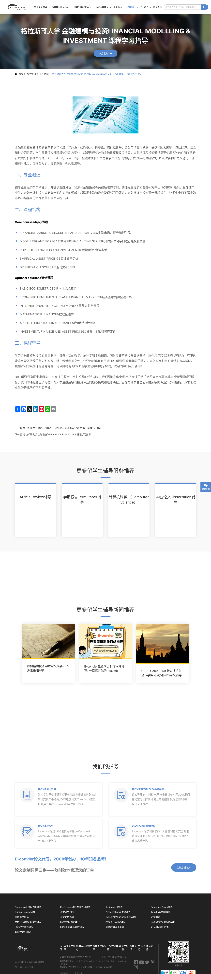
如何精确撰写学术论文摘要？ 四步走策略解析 (48, 668)
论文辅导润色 (67, 912)
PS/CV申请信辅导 (24, 926)
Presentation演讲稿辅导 (118, 912)
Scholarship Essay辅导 (72, 926)
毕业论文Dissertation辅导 (175, 499)
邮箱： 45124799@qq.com (114, 957)
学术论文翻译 (22, 916)
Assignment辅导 (114, 907)
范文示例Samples (115, 926)
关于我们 (146, 7)
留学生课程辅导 (83, 7)
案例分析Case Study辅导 (28, 921)
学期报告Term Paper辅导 (82, 499)
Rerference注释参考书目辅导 (75, 907)
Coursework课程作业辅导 (28, 907)
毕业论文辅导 (42, 7)
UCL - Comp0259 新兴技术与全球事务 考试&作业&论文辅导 (161, 673)
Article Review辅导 (35, 497)
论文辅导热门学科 (160, 926)
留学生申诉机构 (84, 957)
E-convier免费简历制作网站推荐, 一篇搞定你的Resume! (104, 668)
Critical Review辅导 (25, 912)
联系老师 (157, 7)
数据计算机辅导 (23, 931)
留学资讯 (132, 7)
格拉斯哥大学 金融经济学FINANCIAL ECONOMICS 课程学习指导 (57, 434)
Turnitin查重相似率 (160, 912)
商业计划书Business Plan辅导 (121, 916)
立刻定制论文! (184, 867)
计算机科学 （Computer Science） (129, 499)
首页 (21, 73)
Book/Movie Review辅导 (164, 921)
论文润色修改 (67, 916)
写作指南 (44, 73)
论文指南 (119, 7)
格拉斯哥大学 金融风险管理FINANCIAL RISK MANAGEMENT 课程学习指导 (62, 427)
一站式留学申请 (102, 7)
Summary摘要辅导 (70, 921)
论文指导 (155, 916)
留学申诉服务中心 (62, 7)
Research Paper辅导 (162, 907)
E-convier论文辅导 (35, 962)
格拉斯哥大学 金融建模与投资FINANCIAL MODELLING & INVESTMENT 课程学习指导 (96, 73)
